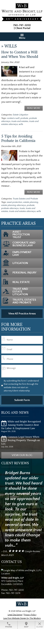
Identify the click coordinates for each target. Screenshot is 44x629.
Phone (8, 625)
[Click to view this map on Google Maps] (22, 573)
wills (21, 124)
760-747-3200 (22, 25)
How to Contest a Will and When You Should (19, 54)
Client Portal (22, 28)
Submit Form (22, 400)
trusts (22, 208)
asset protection (14, 202)
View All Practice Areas (22, 313)
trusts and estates (19, 121)
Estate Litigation (20, 115)
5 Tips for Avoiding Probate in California (18, 138)
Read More (33, 108)
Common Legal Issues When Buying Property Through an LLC (20, 440)
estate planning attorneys (13, 205)
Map (26, 625)
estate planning (30, 202)
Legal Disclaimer (15, 615)
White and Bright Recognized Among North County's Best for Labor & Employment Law (21, 425)
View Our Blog (22, 455)
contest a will (13, 118)
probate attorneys (10, 208)
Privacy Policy (30, 615)
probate (24, 118)
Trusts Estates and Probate (25, 199)
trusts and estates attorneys (22, 211)
